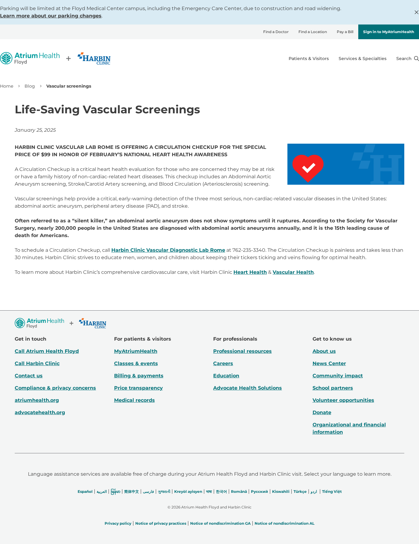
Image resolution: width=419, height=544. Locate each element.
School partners (333, 388)
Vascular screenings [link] (68, 86)
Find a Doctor (276, 31)
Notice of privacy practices (160, 523)
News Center (329, 363)
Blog (30, 86)
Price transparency (138, 388)
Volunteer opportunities (343, 400)
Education (226, 376)
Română (239, 491)
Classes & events (136, 363)
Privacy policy (118, 523)
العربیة (102, 491)
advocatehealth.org (40, 412)
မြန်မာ (115, 491)
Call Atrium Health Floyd (47, 351)
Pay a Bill (345, 31)
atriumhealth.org (37, 400)
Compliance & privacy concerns (55, 388)
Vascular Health (293, 272)
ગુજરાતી (164, 491)
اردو (314, 491)
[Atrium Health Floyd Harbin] (55, 58)
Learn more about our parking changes (51, 16)
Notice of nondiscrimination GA (220, 523)
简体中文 (131, 491)
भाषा (209, 491)
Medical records (134, 400)
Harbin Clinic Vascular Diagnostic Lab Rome (168, 250)
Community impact (338, 376)
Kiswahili (281, 491)
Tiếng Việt (332, 491)
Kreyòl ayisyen (188, 491)
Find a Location (312, 31)
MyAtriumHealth (135, 351)
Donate (322, 412)
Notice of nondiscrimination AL (284, 523)
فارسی (148, 491)
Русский (259, 491)
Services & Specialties (362, 58)
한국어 (221, 491)
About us (324, 351)
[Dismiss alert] (416, 12)
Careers (223, 363)
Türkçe (300, 491)
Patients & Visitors (309, 58)
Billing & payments (138, 376)
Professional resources (242, 351)
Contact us (29, 376)
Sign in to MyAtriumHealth (388, 31)
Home (6, 86)
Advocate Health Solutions (247, 388)
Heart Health (250, 272)
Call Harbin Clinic (37, 363)
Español (85, 491)
